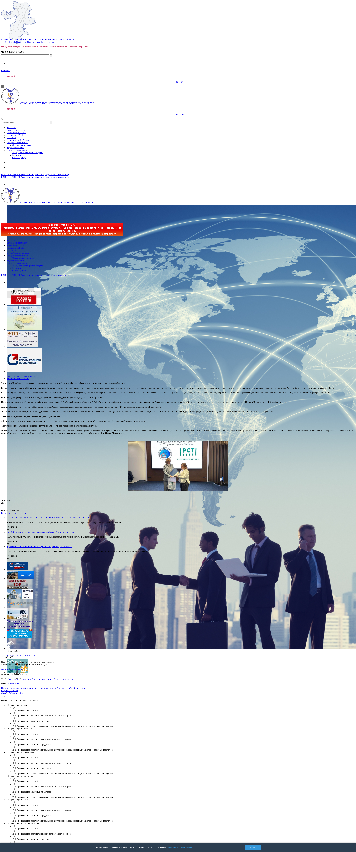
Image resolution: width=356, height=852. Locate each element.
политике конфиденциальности (181, 847)
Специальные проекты (17, 142)
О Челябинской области (18, 140)
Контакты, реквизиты (17, 150)
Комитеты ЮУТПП (16, 135)
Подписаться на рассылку (57, 174)
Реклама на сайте (65, 688)
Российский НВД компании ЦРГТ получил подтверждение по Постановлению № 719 (48, 517)
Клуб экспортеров (15, 147)
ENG (182, 82)
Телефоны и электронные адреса (27, 152)
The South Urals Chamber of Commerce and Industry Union (27, 42)
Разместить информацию (32, 174)
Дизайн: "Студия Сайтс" (12, 693)
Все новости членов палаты (14, 513)
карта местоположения (12, 669)
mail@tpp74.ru (13, 683)
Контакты (5, 70)
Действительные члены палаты (21, 376)
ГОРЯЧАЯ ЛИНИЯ (10, 174)
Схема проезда (19, 157)
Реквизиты (17, 155)
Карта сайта (79, 688)
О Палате (11, 137)
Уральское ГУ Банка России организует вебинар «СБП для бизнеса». (39, 546)
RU (177, 82)
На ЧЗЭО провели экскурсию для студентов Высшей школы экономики (41, 532)
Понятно (253, 847)
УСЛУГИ (11, 127)
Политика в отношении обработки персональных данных (28, 688)
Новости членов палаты (18, 378)
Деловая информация (17, 130)
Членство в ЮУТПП (16, 132)
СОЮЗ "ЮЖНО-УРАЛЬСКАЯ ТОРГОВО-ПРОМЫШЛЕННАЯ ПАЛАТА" (38, 39)
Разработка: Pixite (9, 690)
